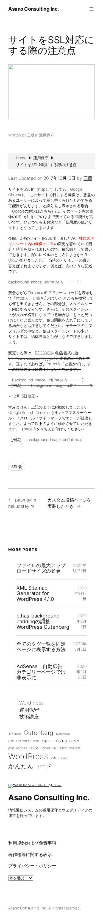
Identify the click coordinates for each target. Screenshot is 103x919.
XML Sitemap (59, 758)
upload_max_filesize (53, 748)
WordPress (31, 703)
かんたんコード (30, 766)
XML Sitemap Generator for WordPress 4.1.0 (35, 593)
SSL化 (16, 466)
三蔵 (31, 135)
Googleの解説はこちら (31, 211)
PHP (36, 741)
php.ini (46, 741)
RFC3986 (43, 352)
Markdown (63, 734)
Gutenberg (38, 732)
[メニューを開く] (91, 9)
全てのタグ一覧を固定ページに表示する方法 (41, 646)
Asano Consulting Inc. (33, 9)
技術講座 (29, 717)
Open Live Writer (19, 741)
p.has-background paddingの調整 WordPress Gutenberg (42, 621)
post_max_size (17, 748)
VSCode (74, 748)
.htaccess (14, 734)
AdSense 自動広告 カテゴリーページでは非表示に (41, 671)
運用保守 (46, 135)
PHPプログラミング (66, 741)
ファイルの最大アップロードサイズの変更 (41, 568)
